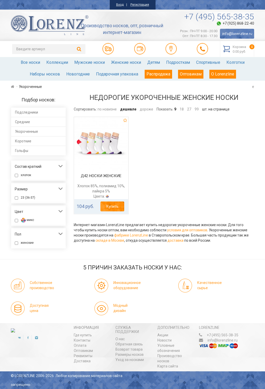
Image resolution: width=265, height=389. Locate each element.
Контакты (82, 340)
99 (197, 109)
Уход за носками (129, 360)
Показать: (165, 109)
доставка (175, 240)
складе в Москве (109, 240)
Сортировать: (85, 109)
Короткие (23, 141)
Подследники (26, 112)
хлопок (26, 175)
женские (27, 243)
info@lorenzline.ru (237, 34)
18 (182, 109)
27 (189, 109)
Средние (22, 122)
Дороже (146, 109)
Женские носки (126, 62)
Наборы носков (45, 74)
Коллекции (57, 62)
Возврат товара (129, 349)
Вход (120, 4)
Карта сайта (167, 366)
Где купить (83, 335)
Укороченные (26, 131)
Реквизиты (83, 356)
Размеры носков (129, 354)
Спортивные (208, 62)
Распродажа (158, 74)
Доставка (82, 361)
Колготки (235, 62)
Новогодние (78, 74)
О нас (120, 339)
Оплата (80, 345)
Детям (153, 62)
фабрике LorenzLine (131, 235)
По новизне (107, 109)
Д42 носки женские (101, 175)
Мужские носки (89, 62)
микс (30, 220)
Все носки (30, 62)
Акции (162, 335)
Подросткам (178, 62)
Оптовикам (191, 74)
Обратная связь (129, 344)
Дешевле (128, 109)
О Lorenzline (222, 74)
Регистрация (139, 4)
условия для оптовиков (187, 230)
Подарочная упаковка (117, 74)
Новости (164, 340)
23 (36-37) (28, 197)
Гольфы (21, 151)
